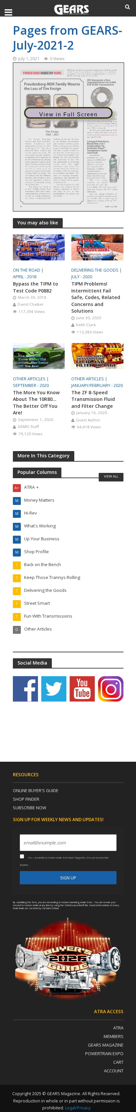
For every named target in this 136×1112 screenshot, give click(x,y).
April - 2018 (24, 277)
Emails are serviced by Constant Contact (39, 908)
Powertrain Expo (104, 1053)
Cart (118, 1062)
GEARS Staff (28, 426)
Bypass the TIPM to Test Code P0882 (35, 287)
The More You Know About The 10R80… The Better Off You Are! (36, 402)
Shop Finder (26, 799)
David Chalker (30, 304)
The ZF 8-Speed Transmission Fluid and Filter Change (93, 399)
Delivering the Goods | (97, 270)
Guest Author (88, 419)
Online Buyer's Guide (35, 790)
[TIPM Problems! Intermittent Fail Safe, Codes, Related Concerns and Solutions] (97, 247)
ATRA (118, 1028)
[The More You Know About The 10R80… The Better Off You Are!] (39, 355)
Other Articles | (31, 379)
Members (113, 1036)
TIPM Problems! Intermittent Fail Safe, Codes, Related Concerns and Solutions (95, 297)
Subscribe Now (29, 808)
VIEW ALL (111, 476)
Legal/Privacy (77, 1108)
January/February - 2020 (97, 385)
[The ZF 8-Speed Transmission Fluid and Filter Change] (97, 355)
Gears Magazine (105, 1045)
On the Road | (29, 270)
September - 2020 (31, 385)
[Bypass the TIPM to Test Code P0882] (39, 247)
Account (113, 1071)
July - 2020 (81, 277)
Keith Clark (86, 324)
